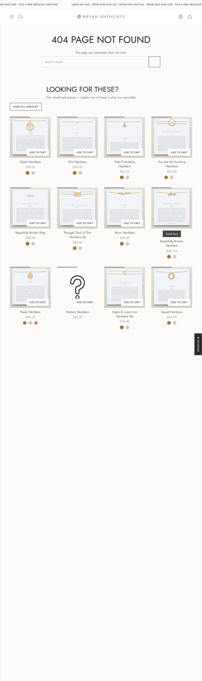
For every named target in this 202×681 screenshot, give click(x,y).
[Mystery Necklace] (77, 287)
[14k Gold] (27, 173)
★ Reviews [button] (198, 344)
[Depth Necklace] (30, 137)
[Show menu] (12, 16)
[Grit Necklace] (77, 137)
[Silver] (33, 173)
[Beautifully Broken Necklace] (171, 208)
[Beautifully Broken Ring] (30, 208)
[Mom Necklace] (124, 208)
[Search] (154, 61)
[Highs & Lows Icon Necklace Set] (124, 287)
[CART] (189, 16)
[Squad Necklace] (171, 287)
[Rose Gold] (36, 323)
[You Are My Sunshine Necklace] (171, 137)
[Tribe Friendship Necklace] (124, 137)
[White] (177, 177)
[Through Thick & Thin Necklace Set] (77, 208)
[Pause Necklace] (30, 287)
